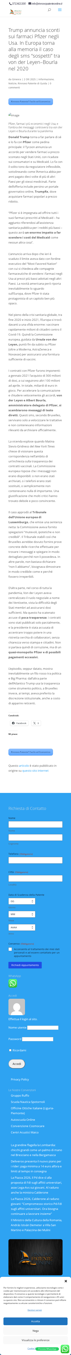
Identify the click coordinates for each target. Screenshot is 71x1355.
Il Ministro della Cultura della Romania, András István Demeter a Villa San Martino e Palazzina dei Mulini (36, 1225)
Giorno (12, 907)
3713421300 (19, 3)
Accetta (35, 1321)
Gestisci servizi (35, 1310)
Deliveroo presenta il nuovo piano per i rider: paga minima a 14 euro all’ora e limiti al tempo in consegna (36, 1166)
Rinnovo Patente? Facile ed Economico (30, 101)
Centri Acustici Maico (25, 1132)
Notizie (12, 83)
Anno (11, 933)
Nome (11, 830)
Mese (11, 920)
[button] (66, 1281)
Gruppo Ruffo (20, 1095)
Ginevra (16, 79)
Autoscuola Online (23, 1120)
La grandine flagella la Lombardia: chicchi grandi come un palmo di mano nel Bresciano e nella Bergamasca (36, 1150)
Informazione (46, 79)
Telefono (20, 853)
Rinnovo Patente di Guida (32, 83)
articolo (24, 766)
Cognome (13, 843)
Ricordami (19, 1050)
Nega (36, 1330)
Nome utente (17, 1027)
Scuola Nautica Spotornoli (28, 1102)
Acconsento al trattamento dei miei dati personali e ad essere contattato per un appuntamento (37, 952)
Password (14, 1039)
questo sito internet (35, 771)
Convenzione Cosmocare (27, 1126)
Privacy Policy (20, 1079)
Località (12, 884)
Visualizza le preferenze (35, 1340)
